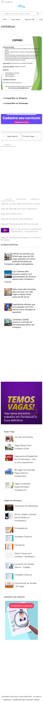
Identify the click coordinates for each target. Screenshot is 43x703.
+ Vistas (8, 199)
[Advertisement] (21, 173)
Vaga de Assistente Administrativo (17, 219)
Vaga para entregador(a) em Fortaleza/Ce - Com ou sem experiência (25, 459)
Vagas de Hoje (29, 19)
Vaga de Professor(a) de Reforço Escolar (20, 224)
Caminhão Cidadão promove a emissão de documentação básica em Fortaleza (23, 323)
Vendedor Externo (23, 536)
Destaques (21, 199)
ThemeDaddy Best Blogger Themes (25, 700)
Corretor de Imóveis (23, 437)
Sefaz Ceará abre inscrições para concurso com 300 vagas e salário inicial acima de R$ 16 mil (24, 293)
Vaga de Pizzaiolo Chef (11, 214)
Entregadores (20, 528)
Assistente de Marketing (26, 506)
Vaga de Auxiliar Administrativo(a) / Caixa (20, 204)
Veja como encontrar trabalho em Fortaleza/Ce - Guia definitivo (26, 230)
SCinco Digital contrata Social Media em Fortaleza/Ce (25, 517)
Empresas (35, 199)
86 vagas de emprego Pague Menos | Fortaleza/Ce (24, 473)
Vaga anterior (12, 136)
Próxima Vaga (28, 136)
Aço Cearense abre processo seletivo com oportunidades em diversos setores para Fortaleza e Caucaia (20, 276)
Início (5, 19)
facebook (7, 145)
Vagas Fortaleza (25, 697)
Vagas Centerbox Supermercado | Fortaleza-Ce (22, 486)
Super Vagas (15, 19)
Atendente (19, 545)
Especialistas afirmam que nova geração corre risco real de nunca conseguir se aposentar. (23, 308)
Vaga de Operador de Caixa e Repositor (19, 209)
